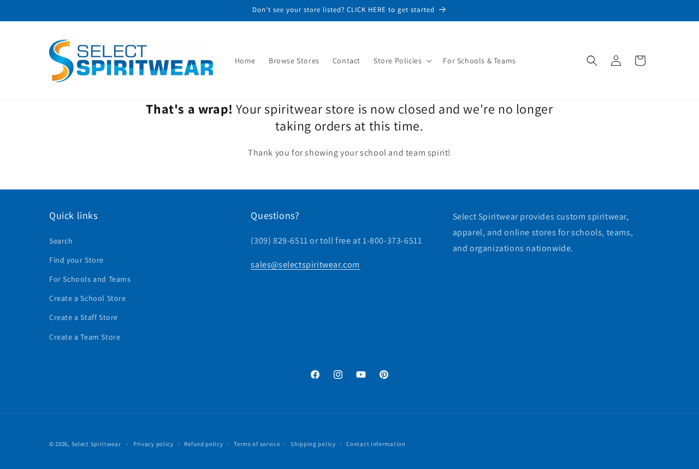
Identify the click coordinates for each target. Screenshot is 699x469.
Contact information (375, 444)
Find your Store (76, 260)
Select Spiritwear (96, 444)
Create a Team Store (84, 337)
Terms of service (257, 444)
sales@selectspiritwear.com (305, 264)
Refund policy (203, 444)
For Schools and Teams (90, 279)
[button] (401, 60)
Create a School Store (87, 298)
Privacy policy (153, 444)
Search (61, 241)
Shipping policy (313, 444)
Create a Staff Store (83, 317)
